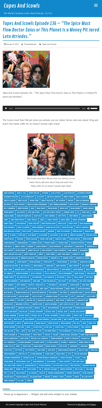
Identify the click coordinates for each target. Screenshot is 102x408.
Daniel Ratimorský (79, 220)
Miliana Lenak (56, 319)
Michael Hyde (50, 312)
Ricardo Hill (85, 338)
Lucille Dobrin (9, 300)
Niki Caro (20, 327)
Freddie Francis (50, 243)
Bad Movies (8, 204)
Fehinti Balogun (31, 239)
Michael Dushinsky (36, 312)
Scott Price (18, 350)
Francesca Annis (61, 239)
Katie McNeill (9, 293)
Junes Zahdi (44, 289)
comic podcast (32, 220)
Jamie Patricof (74, 266)
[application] (51, 108)
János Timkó (8, 270)
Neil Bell (76, 323)
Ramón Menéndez (57, 338)
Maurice (37, 308)
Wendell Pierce (58, 377)
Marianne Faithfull (23, 304)
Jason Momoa (66, 270)
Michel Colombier (51, 315)
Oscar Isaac (48, 327)
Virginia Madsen (22, 377)
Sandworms (74, 346)
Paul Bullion (8, 331)
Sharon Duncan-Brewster (67, 350)
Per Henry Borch (50, 331)
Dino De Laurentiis (82, 227)
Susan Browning (38, 361)
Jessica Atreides (36, 273)
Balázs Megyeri (19, 204)
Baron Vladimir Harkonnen (37, 204)
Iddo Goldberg (9, 262)
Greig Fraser (8, 250)
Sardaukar (84, 346)
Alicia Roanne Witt (27, 197)
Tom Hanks (89, 369)
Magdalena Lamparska (46, 300)
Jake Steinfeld (26, 266)
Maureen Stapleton (25, 308)
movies (18, 323)
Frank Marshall (23, 243)
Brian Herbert (76, 208)
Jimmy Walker (79, 273)
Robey (18, 346)
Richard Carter (38, 342)
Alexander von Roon (11, 197)
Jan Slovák (85, 266)
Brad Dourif (41, 208)
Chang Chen (85, 212)
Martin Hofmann (51, 304)
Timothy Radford (66, 369)
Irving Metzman (35, 262)
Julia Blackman (9, 289)
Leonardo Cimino (51, 296)
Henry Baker (50, 254)
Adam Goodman (9, 193)
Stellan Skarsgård (80, 354)
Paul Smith (31, 331)
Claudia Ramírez (87, 216)
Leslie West (64, 296)
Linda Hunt (80, 296)
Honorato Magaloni (28, 258)
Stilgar (77, 358)
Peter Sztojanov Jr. (11, 335)
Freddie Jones (63, 243)
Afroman (45, 193)
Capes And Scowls (22, 6)
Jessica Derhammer (65, 273)
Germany (30, 246)
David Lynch (73, 224)
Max (44, 308)
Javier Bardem (78, 270)
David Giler (62, 224)
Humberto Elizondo (82, 258)
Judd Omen (86, 285)
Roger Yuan (27, 346)
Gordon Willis (92, 246)
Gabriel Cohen (20, 246)
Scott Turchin (30, 350)
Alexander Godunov (84, 193)
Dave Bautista (21, 224)
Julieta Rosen (32, 289)
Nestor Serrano (9, 327)
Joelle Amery (79, 277)
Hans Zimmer (72, 250)
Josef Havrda (21, 285)
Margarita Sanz (82, 300)
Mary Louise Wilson (66, 304)
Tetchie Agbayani (45, 365)
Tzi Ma (11, 373)
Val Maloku (33, 373)
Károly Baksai (70, 289)
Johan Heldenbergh (11, 281)
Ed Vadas (13, 235)
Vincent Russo (9, 377)
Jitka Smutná (91, 273)
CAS (78, 212)
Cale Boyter (21, 212)
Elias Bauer (32, 235)
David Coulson (33, 224)
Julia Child (21, 289)
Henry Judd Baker (63, 254)
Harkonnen (84, 250)
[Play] (6, 108)
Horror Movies (42, 258)
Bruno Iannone (88, 208)
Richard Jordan (52, 342)
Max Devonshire (53, 308)
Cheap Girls (37, 216)
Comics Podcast (52, 220)
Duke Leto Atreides (63, 231)
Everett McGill (9, 239)
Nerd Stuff (92, 323)
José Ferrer (72, 281)
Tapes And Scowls (49, 44)
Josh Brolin (52, 285)
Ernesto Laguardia (76, 235)
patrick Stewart (73, 327)
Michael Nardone (10, 315)
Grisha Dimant (20, 250)
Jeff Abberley (9, 273)
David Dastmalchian (48, 224)
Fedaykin (20, 239)
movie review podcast (89, 319)
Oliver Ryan (37, 327)
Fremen (89, 243)
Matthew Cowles (10, 308)
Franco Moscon (74, 239)
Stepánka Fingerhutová (12, 358)
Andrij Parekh (68, 197)
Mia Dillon (23, 312)
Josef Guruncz (9, 285)
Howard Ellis (55, 258)
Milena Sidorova (43, 319)
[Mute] (88, 108)
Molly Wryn (68, 319)
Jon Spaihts (62, 281)
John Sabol (37, 281)
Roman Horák (38, 346)
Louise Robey (91, 296)
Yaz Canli (20, 381)
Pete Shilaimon (78, 331)
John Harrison (25, 281)
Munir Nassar (28, 323)
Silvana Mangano (36, 354)
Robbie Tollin (9, 346)
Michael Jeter (62, 312)
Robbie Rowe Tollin (86, 342)
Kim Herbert (53, 293)
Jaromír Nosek (19, 270)
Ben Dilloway (74, 204)
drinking (51, 231)
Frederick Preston (77, 243)
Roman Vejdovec (51, 346)
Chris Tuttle (62, 216)
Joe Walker (61, 277)
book (32, 208)
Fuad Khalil (8, 246)
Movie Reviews (9, 323)
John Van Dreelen (49, 281)
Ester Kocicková (91, 235)
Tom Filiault (79, 369)
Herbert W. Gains (78, 254)
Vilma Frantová (87, 373)
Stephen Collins (28, 358)
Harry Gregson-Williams (13, 254)
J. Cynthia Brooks (61, 262)
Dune (5, 235)
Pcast (40, 331)
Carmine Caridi (68, 212)
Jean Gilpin (90, 270)
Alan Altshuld (56, 193)
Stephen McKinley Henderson (47, 358)
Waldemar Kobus (36, 377)
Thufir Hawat (31, 369)
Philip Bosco (37, 335)
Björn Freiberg (23, 208)
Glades (93, 404)
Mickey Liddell (65, 315)
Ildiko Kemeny (22, 262)
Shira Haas (94, 350)
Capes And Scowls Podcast (51, 212)
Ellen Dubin (43, 235)
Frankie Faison (36, 243)
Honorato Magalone (11, 258)
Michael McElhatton (77, 312)
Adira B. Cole (21, 193)
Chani (94, 212)
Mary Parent (80, 304)
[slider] (94, 108)
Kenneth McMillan (22, 293)
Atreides (70, 201)
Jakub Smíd (50, 266)
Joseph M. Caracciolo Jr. (37, 285)
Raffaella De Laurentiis (39, 338)
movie (77, 319)
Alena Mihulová (69, 193)
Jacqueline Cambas (86, 262)
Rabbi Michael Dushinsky (69, 335)
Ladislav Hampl (23, 296)
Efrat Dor (21, 235)
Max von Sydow (67, 308)
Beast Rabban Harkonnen (58, 204)
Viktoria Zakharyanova (56, 373)
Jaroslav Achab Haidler (35, 270)
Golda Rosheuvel (55, 246)
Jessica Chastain (50, 273)
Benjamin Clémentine (89, 204)
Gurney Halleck (33, 250)
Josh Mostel (63, 285)
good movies (68, 246)
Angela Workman (82, 197)
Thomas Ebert (8, 369)
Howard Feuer (68, 258)
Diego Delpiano (67, 227)
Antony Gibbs (34, 201)
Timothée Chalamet (50, 369)
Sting (84, 358)
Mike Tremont (29, 319)
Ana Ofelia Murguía (54, 197)
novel (28, 327)
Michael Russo (24, 315)
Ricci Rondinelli (10, 342)
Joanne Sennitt (9, 277)
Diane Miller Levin (53, 227)
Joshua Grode (75, 285)
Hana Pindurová (60, 250)
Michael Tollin (36, 315)
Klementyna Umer (76, 293)
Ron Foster (63, 346)
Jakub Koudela (38, 266)
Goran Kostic (79, 246)
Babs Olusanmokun (82, 201)
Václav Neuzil (21, 373)
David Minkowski (86, 224)
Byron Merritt (9, 212)
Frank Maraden (9, 243)
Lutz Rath (20, 300)
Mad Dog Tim (30, 300)
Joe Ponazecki (49, 277)
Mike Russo (89, 315)
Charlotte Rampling (23, 216)
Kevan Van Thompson (39, 293)
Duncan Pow (89, 231)
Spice (69, 354)
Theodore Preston (88, 365)
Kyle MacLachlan (10, 296)
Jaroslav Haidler (53, 270)
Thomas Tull (20, 369)
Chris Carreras (49, 216)
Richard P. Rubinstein (68, 342)
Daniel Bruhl (65, 220)
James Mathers (61, 266)
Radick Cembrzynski (11, 338)
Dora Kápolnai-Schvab (12, 231)
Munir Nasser (41, 323)
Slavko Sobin (49, 354)
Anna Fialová (22, 201)
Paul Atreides (86, 327)
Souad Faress (60, 354)
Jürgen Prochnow (56, 289)
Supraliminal (9, 361)
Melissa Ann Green (10, 312)
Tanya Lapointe (64, 361)
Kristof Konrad (90, 293)
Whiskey (69, 377)
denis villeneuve (23, 227)
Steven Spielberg (66, 358)
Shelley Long (83, 350)
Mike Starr (7, 319)
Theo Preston (75, 365)
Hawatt (40, 254)
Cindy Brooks (73, 216)
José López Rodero (86, 281)
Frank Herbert (87, 239)
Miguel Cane (78, 315)
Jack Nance (73, 262)
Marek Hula (71, 300)
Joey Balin (89, 277)
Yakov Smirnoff (9, 381)
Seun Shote (51, 350)
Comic (6, 220)
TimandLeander (30, 44)
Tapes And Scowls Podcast (13, 365)
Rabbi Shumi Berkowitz (88, 335)
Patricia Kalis (60, 327)
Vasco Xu (42, 373)
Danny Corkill (9, 224)
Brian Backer (52, 208)
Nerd (84, 323)
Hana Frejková (47, 250)
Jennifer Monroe (22, 273)
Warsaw (47, 377)
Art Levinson (60, 201)
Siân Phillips (23, 354)
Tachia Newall (51, 361)
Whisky (76, 377)
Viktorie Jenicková (73, 373)
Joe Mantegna (37, 277)
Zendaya (29, 381)
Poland (55, 335)
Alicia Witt (40, 197)
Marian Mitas (8, 304)
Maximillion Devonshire (84, 308)
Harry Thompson (30, 254)
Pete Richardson (65, 331)
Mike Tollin (18, 319)
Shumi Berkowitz (10, 354)
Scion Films (8, 350)
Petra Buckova (25, 335)
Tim (40, 369)
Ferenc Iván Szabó (46, 239)
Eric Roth (63, 235)
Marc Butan (60, 300)
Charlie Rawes (9, 216)
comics (42, 220)
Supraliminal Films (23, 361)
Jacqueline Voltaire (11, 266)
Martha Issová (37, 304)
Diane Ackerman (37, 227)
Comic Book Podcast (17, 220)
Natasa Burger (66, 323)
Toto (5, 373)
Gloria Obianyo (41, 246)
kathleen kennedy (84, 289)
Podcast (47, 335)
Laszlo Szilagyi (37, 296)
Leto (72, 296)
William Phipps (87, 377)
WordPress (82, 404)
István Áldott (48, 262)
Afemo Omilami (34, 193)
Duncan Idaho (77, 231)
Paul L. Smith (20, 331)
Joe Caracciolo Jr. (23, 277)
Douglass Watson (39, 231)
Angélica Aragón (10, 201)
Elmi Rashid (54, 235)
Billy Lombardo (9, 208)
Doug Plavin (26, 231)
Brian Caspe (64, 208)
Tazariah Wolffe (31, 365)
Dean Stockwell (9, 227)
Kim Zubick (63, 293)
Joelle (69, 277)
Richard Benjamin (24, 342)
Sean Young (41, 350)
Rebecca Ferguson (72, 338)
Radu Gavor (24, 338)
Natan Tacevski (53, 323)
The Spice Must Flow (60, 365)
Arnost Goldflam (47, 201)
